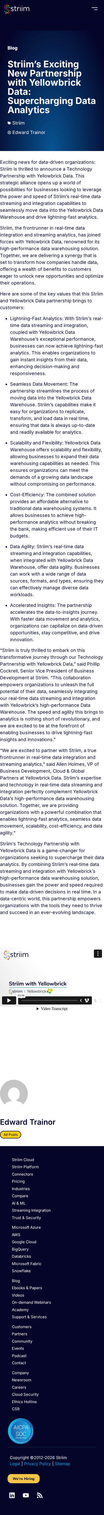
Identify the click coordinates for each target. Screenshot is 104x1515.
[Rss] (39, 1495)
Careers (19, 1387)
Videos (18, 1295)
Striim (18, 123)
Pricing (18, 1181)
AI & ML (18, 1203)
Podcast (19, 1355)
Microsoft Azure (26, 1227)
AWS (16, 1234)
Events (18, 1348)
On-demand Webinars (31, 1302)
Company (20, 1372)
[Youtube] (25, 1495)
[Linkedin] (12, 1495)
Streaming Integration (31, 1210)
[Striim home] (16, 9)
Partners (19, 1333)
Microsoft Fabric (27, 1263)
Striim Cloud (23, 1159)
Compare (20, 1195)
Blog (13, 48)
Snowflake (21, 1270)
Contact (19, 1362)
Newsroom (21, 1379)
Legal (15, 1463)
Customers (22, 1326)
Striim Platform (25, 1166)
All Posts (11, 1134)
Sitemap (62, 1463)
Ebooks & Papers (27, 1287)
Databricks (21, 1256)
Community (22, 1341)
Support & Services (29, 1316)
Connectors (22, 1174)
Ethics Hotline (24, 1401)
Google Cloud (24, 1241)
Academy (20, 1309)
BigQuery (20, 1249)
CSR (16, 1408)
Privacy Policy (37, 1463)
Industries (21, 1188)
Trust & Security (26, 1217)
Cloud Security (25, 1394)
